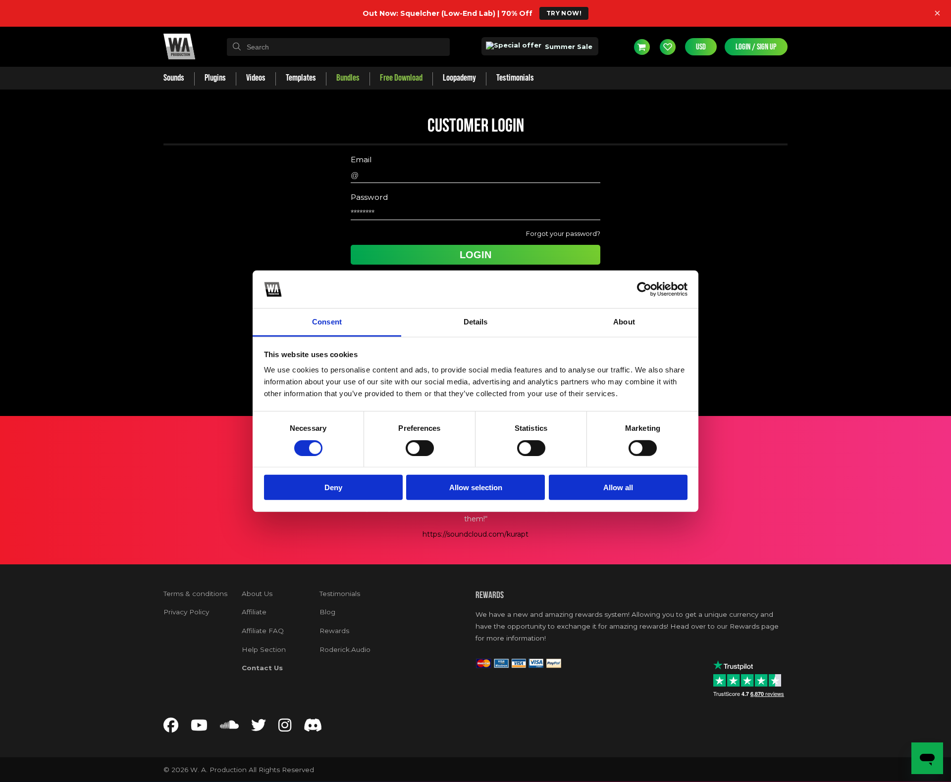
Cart (642, 46)
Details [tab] (476, 322)
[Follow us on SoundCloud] (229, 728)
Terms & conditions (195, 594)
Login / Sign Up (756, 47)
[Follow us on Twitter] (258, 728)
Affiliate (254, 612)
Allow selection (475, 487)
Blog (327, 612)
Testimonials (339, 594)
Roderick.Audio (344, 649)
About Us (257, 594)
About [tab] (624, 322)
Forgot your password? (563, 233)
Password (369, 197)
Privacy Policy (186, 612)
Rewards (334, 631)
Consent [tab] (327, 322)
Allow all (618, 487)
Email (361, 159)
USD (701, 47)
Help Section (264, 649)
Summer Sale (567, 46)
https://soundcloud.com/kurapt (475, 534)
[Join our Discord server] (313, 728)
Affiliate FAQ (263, 631)
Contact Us (262, 668)
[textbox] (338, 47)
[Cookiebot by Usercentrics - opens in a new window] (644, 289)
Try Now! (563, 13)
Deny (333, 487)
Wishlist (668, 46)
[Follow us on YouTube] (199, 728)
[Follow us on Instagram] (284, 728)
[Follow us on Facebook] (170, 728)
